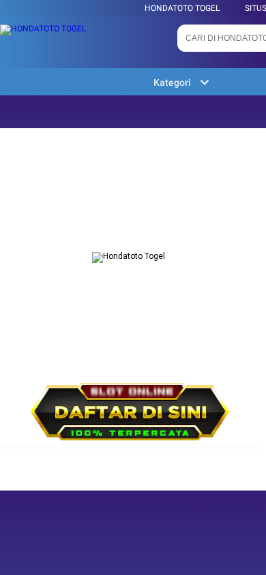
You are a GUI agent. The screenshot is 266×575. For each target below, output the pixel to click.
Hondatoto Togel (182, 8)
